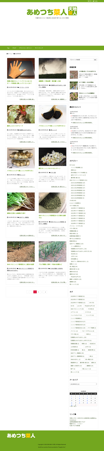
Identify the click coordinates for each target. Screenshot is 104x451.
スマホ (88, 312)
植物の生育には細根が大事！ (16, 213)
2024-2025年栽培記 (78, 195)
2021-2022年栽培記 (78, 188)
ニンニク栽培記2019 (78, 321)
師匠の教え (74, 233)
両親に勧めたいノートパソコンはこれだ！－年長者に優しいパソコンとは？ (19, 82)
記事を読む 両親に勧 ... (27, 99)
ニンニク (90, 315)
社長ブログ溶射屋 (75, 425)
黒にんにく (86, 369)
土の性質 (74, 347)
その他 (52, 268)
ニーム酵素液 (76, 246)
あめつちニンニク (77, 309)
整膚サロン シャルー (76, 424)
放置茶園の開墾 (75, 236)
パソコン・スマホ (24, 87)
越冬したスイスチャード (15, 126)
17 (79, 400)
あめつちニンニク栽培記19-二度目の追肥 (20, 264)
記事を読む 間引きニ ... (58, 187)
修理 (73, 170)
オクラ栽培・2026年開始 (86, 82)
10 (79, 398)
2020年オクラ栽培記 (78, 208)
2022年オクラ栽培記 (78, 213)
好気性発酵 (75, 350)
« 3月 (71, 406)
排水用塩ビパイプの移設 (79, 172)
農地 (93, 362)
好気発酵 (74, 259)
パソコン (74, 331)
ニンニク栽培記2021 (78, 328)
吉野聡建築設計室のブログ (77, 422)
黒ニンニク (54, 130)
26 (87, 403)
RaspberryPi (76, 277)
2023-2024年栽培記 (78, 193)
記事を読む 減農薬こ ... (58, 99)
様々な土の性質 (75, 238)
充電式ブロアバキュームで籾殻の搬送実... (83, 122)
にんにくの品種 (75, 203)
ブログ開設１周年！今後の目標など (50, 264)
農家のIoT (74, 274)
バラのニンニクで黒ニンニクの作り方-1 (20, 171)
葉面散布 (74, 362)
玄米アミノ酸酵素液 (77, 356)
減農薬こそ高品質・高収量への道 (50, 81)
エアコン (74, 312)
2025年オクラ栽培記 (78, 221)
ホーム (10, 53)
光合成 (74, 254)
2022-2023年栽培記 (78, 190)
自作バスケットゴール (78, 175)
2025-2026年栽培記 (77, 198)
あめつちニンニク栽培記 (57, 222)
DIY (72, 165)
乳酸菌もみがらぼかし (57, 85)
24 (79, 403)
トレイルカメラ (76, 315)
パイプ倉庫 (92, 328)
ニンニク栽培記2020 (78, 325)
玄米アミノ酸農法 (24, 217)
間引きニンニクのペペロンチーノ (50, 168)
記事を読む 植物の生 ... (27, 235)
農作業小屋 (75, 178)
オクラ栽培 (74, 205)
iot (72, 306)
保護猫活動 (74, 231)
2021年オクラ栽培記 (78, 211)
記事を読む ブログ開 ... (58, 282)
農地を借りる (74, 269)
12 (87, 398)
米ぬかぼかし (75, 359)
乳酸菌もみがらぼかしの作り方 (81, 251)
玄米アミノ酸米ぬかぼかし (79, 261)
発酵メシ (73, 264)
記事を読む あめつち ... (58, 235)
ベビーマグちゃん (88, 331)
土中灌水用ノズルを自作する (87, 71)
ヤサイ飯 (53, 172)
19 (87, 400)
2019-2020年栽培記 (78, 183)
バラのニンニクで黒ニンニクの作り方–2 (52, 126)
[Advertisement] (52, 33)
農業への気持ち (58, 268)
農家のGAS (74, 272)
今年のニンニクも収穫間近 (86, 93)
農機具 (73, 282)
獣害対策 (73, 241)
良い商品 (73, 266)
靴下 (73, 369)
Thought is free (61, 447)
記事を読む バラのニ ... (58, 142)
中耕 (88, 334)
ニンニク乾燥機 (77, 167)
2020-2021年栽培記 (78, 185)
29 (71, 405)
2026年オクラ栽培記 (78, 223)
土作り (74, 256)
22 (71, 403)
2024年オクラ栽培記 (78, 218)
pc (80, 306)
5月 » (75, 406)
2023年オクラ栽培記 (78, 216)
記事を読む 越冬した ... (27, 142)
